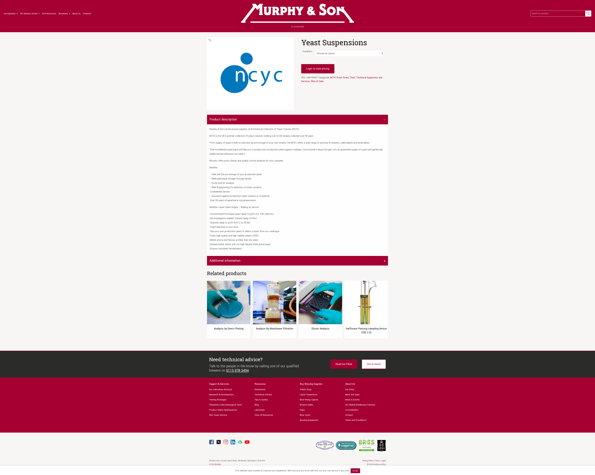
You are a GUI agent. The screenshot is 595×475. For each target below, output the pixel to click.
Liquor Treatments (308, 394)
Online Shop (306, 389)
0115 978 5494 (297, 26)
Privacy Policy (367, 461)
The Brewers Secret (28, 13)
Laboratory (260, 409)
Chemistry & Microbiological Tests (225, 404)
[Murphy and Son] (297, 13)
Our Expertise (9, 13)
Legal (383, 461)
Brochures (63, 13)
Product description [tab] (223, 119)
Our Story (349, 389)
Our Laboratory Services (220, 389)
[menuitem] (10, 13)
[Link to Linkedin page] (233, 442)
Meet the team (352, 394)
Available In (307, 51)
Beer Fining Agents (309, 399)
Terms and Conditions (355, 420)
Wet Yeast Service (218, 415)
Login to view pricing (317, 68)
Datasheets (260, 389)
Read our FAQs (344, 364)
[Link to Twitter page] (218, 442)
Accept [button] (355, 470)
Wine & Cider (317, 81)
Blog (257, 404)
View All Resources (264, 415)
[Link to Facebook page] (211, 442)
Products (87, 13)
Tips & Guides (261, 399)
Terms (377, 461)
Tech (352, 77)
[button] (210, 40)
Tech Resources (49, 13)
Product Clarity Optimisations (223, 409)
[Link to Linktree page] (240, 442)
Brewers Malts (306, 404)
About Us (76, 13)
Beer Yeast (305, 415)
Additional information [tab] (224, 260)
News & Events (352, 399)
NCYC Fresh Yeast (339, 77)
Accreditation (351, 409)
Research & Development (221, 394)
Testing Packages (218, 399)
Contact (349, 415)
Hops (302, 409)
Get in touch (374, 364)
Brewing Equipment (309, 420)
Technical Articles (263, 394)
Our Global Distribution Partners (360, 404)
